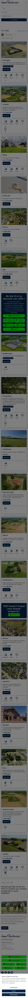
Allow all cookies (14, 994)
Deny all (14, 991)
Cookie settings (13, 987)
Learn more (12, 982)
